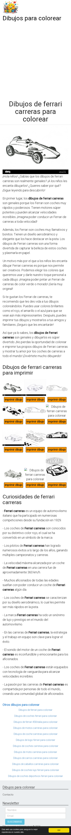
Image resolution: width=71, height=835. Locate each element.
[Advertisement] (35, 59)
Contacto (8, 794)
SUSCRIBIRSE (14, 821)
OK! (58, 830)
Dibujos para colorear (32, 18)
